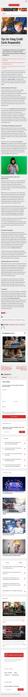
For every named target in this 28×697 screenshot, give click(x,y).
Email (16, 401)
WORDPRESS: (4, 377)
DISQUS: (15, 377)
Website (4, 406)
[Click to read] (14, 342)
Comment (5, 389)
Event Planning (8, 631)
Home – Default (8, 672)
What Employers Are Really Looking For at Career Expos (21, 368)
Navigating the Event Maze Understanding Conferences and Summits (12, 635)
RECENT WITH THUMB (7, 472)
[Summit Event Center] (14, 5)
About (15, 672)
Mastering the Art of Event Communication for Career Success (6, 368)
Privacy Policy (15, 675)
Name (4, 401)
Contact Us (7, 675)
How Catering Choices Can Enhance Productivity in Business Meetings (12, 612)
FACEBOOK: (11, 377)
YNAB (17, 265)
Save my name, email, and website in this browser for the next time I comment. (13, 413)
